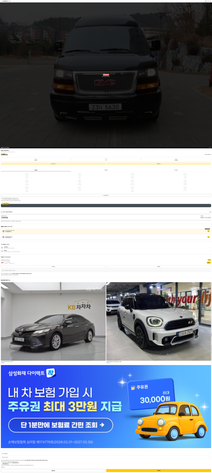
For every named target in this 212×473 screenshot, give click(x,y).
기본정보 (106, 170)
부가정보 (176, 170)
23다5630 (6, 1)
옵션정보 (35, 170)
